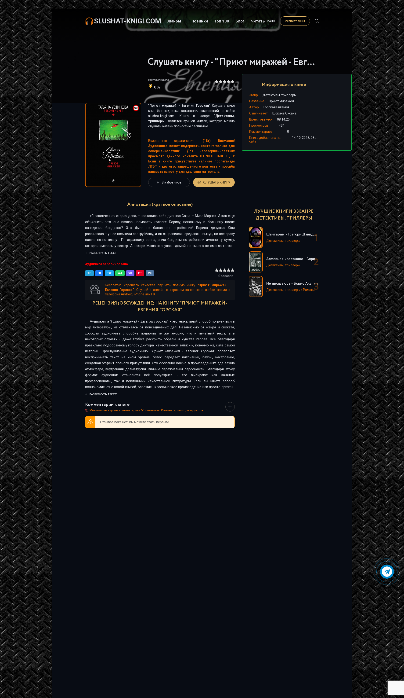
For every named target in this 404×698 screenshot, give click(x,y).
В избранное (171, 182)
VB (130, 273)
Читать (258, 21)
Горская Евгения (276, 107)
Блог (240, 21)
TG (89, 273)
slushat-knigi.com (127, 21)
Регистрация (295, 21)
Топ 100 (221, 21)
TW (109, 273)
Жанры (174, 21)
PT (140, 273)
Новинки (199, 21)
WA (120, 273)
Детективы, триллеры (279, 95)
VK (150, 273)
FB (99, 273)
